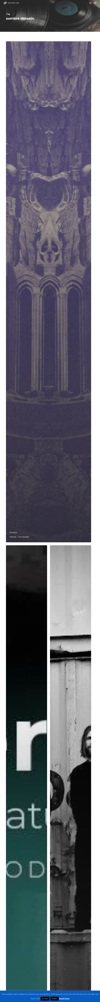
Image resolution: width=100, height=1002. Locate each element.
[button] (95, 3)
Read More (64, 998)
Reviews (13, 532)
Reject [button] (54, 999)
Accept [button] (45, 999)
